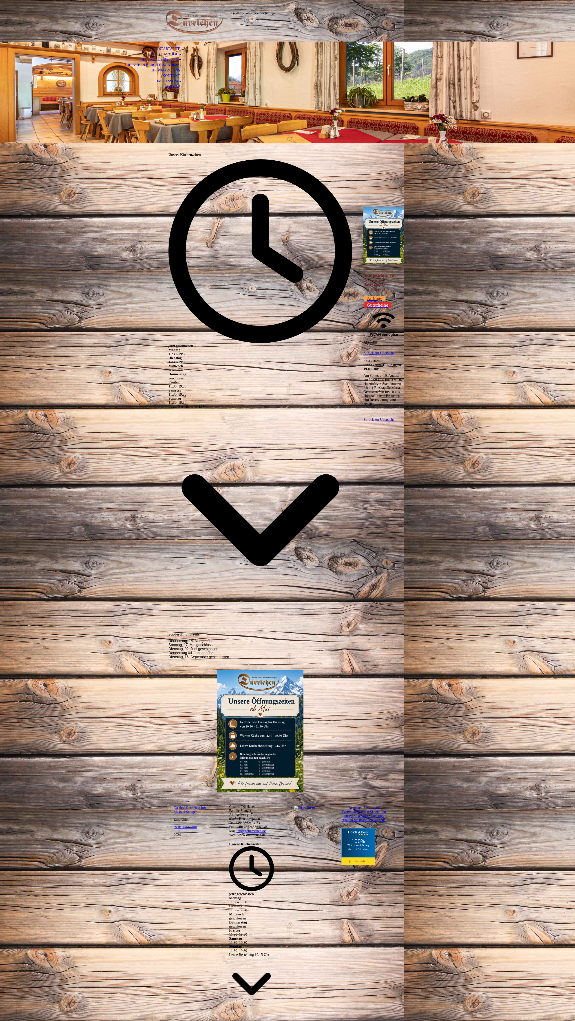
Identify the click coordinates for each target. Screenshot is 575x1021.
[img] (194, 22)
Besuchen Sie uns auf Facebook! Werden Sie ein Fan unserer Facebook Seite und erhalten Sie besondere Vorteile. (364, 814)
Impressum (167, 81)
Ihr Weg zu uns (165, 70)
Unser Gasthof (163, 54)
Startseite (169, 49)
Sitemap (172, 86)
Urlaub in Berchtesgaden (151, 65)
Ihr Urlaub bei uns (159, 59)
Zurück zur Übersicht (378, 353)
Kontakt (171, 76)
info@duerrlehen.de (251, 831)
